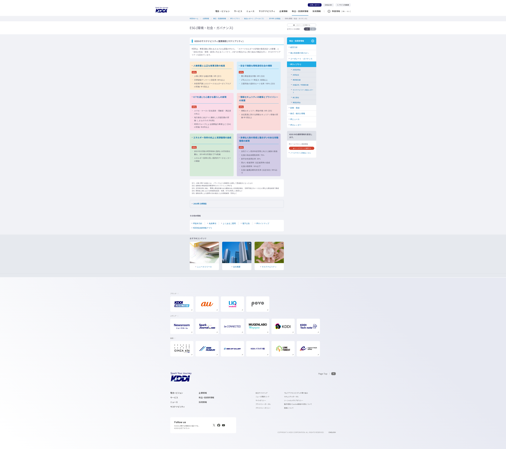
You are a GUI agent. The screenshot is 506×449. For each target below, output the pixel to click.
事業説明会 (297, 102)
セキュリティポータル (291, 397)
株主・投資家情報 (206, 397)
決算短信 (296, 75)
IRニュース (295, 119)
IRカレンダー (295, 125)
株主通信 (296, 97)
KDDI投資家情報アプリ (202, 227)
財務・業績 (295, 107)
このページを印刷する (303, 25)
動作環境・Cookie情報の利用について (298, 404)
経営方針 (294, 47)
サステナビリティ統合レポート (303, 91)
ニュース (174, 402)
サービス (174, 397)
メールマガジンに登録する (303, 148)
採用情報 (203, 402)
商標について (289, 408)
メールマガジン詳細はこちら (300, 153)
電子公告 (246, 223)
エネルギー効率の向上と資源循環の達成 (212, 137)
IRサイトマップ (262, 223)
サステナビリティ (177, 406)
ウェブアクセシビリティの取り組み (296, 393)
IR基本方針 (197, 223)
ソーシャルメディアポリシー (293, 400)
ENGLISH (329, 5)
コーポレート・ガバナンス (301, 58)
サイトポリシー (261, 400)
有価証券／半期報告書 (300, 85)
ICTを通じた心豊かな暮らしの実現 (209, 96)
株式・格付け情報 (297, 113)
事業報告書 (297, 80)
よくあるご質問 (229, 223)
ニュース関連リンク (262, 397)
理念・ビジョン (176, 393)
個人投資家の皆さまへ (299, 52)
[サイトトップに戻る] (161, 10)
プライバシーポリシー (263, 408)
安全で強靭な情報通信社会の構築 (256, 65)
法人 (348, 11)
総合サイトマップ (261, 393)
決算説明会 (297, 69)
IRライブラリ (295, 64)
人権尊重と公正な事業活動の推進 (209, 65)
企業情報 (203, 393)
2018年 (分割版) (200, 203)
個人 (344, 11)
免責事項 (212, 223)
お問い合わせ (315, 5)
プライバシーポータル (263, 404)
